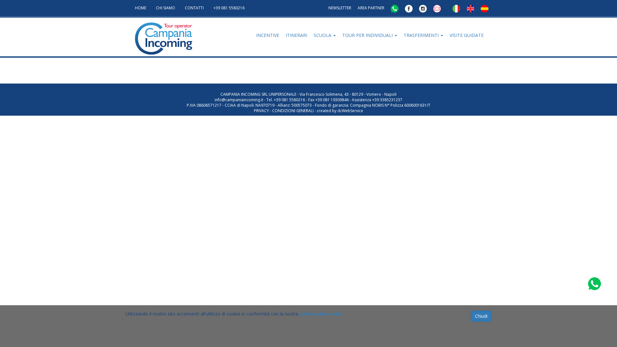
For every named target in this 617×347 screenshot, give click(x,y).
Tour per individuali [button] (368, 35)
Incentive (267, 35)
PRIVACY (261, 110)
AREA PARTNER (371, 8)
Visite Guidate (467, 35)
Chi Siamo (165, 8)
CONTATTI (194, 8)
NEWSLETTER (339, 8)
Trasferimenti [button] (422, 35)
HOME (140, 8)
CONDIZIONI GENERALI (293, 110)
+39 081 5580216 (229, 8)
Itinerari (296, 35)
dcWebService (350, 110)
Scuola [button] (323, 35)
